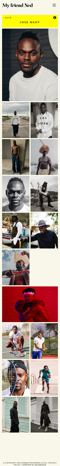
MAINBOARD (40, 465)
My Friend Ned (17, 6)
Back (8, 18)
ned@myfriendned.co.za (34, 463)
